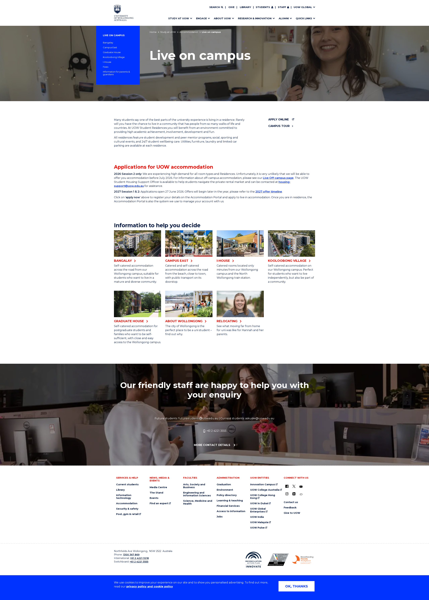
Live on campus (114, 35)
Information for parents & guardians (116, 73)
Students (263, 7)
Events (154, 498)
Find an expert (159, 503)
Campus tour (279, 126)
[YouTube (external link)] (301, 487)
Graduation (224, 484)
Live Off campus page (278, 178)
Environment (225, 489)
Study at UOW (168, 32)
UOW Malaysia (259, 522)
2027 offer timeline (268, 191)
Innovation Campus (262, 484)
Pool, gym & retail (127, 514)
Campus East (110, 47)
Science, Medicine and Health (197, 502)
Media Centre (158, 487)
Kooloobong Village (114, 57)
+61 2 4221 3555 (216, 430)
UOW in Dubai (259, 503)
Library (245, 7)
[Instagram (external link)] (287, 494)
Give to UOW (292, 513)
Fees (105, 66)
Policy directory (227, 495)
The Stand (156, 492)
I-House (107, 62)
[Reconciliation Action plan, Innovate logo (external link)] (253, 559)
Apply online (278, 119)
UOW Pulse (257, 527)
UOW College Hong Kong (262, 497)
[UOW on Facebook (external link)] (287, 486)
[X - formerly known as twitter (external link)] (294, 486)
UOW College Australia (264, 489)
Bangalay (108, 42)
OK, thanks (296, 586)
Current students (127, 484)
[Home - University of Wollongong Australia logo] (124, 13)
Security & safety (127, 508)
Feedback (290, 507)
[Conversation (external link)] (301, 494)
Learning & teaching (230, 500)
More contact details (212, 445)
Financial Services (228, 506)
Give (231, 7)
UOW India (257, 517)
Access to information (231, 511)
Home (153, 32)
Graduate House (112, 52)
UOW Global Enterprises (258, 510)
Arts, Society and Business (194, 486)
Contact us (291, 502)
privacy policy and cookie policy (149, 586)
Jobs (220, 516)
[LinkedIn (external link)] (294, 494)
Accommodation (188, 32)
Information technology (123, 497)
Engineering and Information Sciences (197, 494)
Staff (282, 7)
